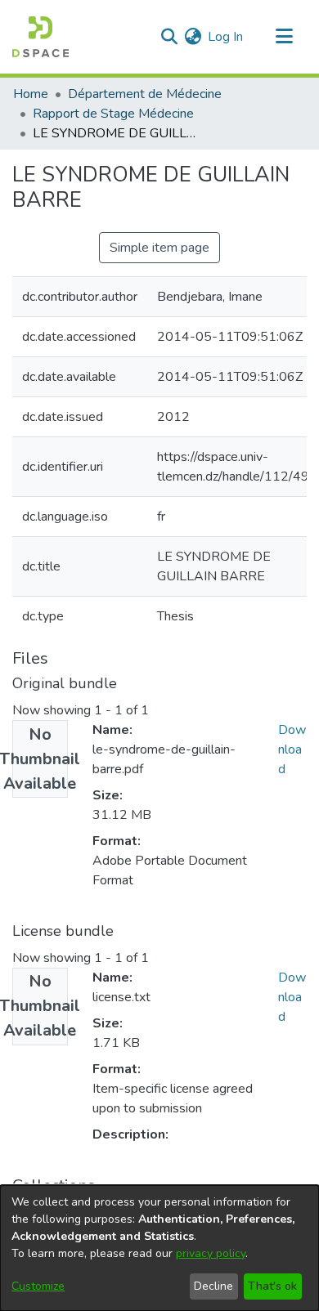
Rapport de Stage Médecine (113, 114)
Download (292, 749)
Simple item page (159, 248)
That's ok (272, 1286)
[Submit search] (169, 37)
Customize (38, 1286)
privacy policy (210, 1253)
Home (30, 94)
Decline (213, 1286)
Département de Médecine (145, 94)
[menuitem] (192, 37)
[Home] (40, 36)
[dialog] (159, 1248)
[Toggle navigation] (284, 36)
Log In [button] (226, 37)
